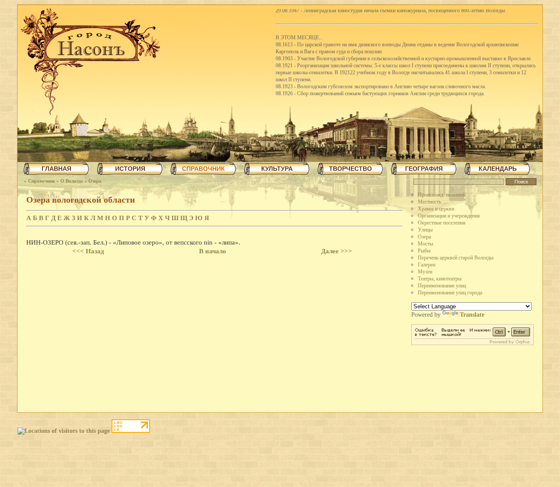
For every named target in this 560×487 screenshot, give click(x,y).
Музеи (425, 272)
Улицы (425, 230)
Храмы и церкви (436, 209)
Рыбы (424, 251)
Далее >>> (336, 251)
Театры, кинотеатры (440, 279)
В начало (212, 251)
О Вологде (71, 180)
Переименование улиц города (450, 293)
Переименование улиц (442, 286)
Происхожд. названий (442, 195)
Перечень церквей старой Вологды (456, 258)
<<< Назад (88, 251)
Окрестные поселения (442, 223)
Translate (472, 314)
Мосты (425, 244)
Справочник (41, 180)
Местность (429, 202)
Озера (95, 180)
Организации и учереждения (449, 216)
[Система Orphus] (472, 343)
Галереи (426, 265)
